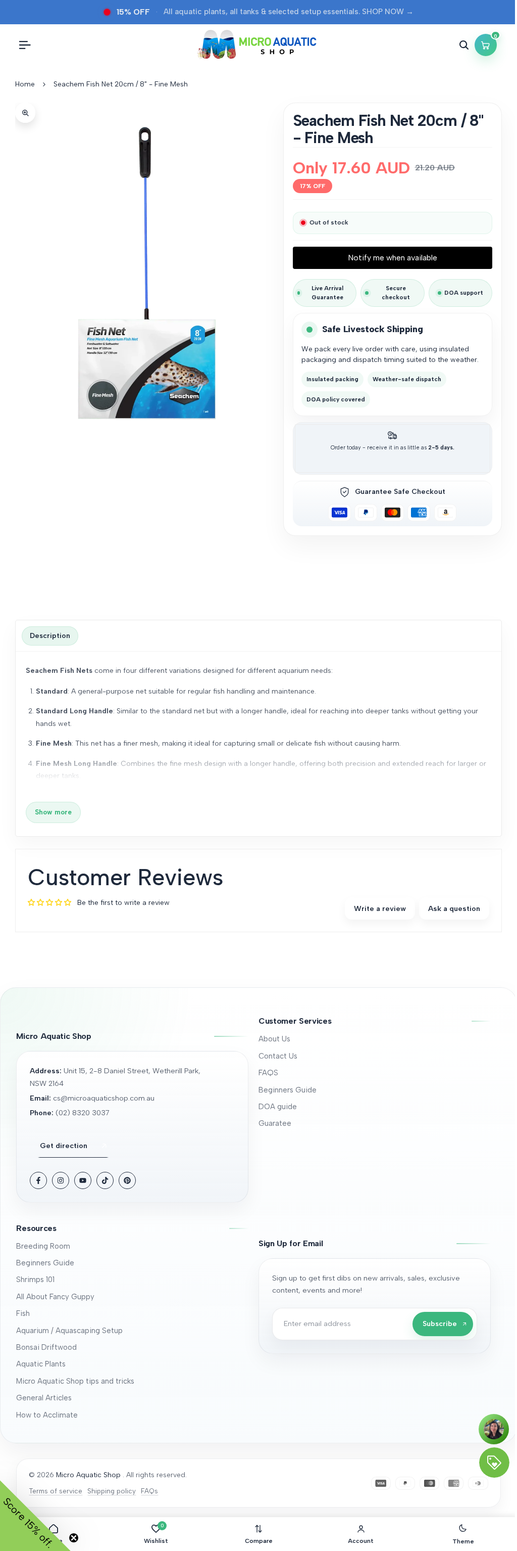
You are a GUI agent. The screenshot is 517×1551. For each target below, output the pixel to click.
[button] (374, 1021)
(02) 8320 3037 (83, 1112)
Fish (23, 1313)
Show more (53, 812)
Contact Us (277, 1056)
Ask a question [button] (454, 908)
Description (50, 635)
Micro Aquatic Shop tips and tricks (75, 1381)
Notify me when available (392, 257)
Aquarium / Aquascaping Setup (69, 1330)
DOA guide (277, 1106)
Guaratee (274, 1123)
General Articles (44, 1397)
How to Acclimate (47, 1415)
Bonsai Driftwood (46, 1347)
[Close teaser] (74, 1538)
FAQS (268, 1072)
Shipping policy (111, 1491)
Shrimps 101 (35, 1279)
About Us (274, 1038)
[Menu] (24, 45)
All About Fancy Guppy (55, 1296)
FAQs (149, 1491)
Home (25, 84)
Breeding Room (43, 1246)
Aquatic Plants (41, 1363)
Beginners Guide (287, 1089)
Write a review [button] (380, 908)
